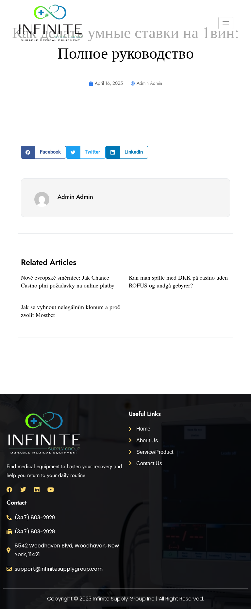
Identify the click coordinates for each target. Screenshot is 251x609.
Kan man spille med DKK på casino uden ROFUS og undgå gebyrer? (178, 281)
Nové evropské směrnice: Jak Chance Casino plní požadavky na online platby (67, 281)
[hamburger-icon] (225, 23)
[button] (43, 152)
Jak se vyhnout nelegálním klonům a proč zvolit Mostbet (70, 310)
